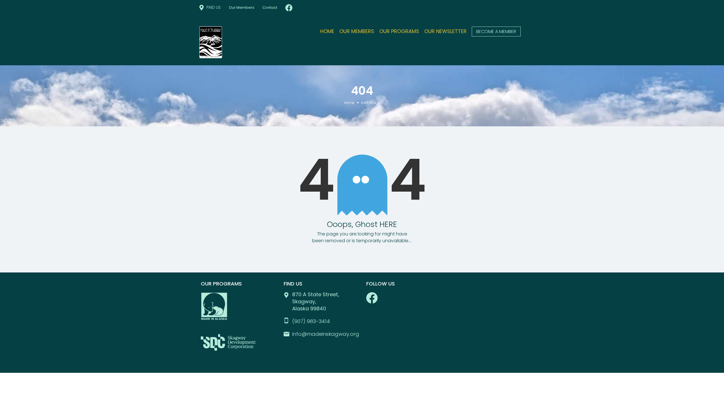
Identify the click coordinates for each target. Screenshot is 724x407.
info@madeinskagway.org (325, 333)
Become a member (496, 31)
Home (327, 31)
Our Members (241, 7)
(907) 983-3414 (311, 321)
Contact (269, 7)
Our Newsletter (445, 31)
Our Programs (399, 31)
